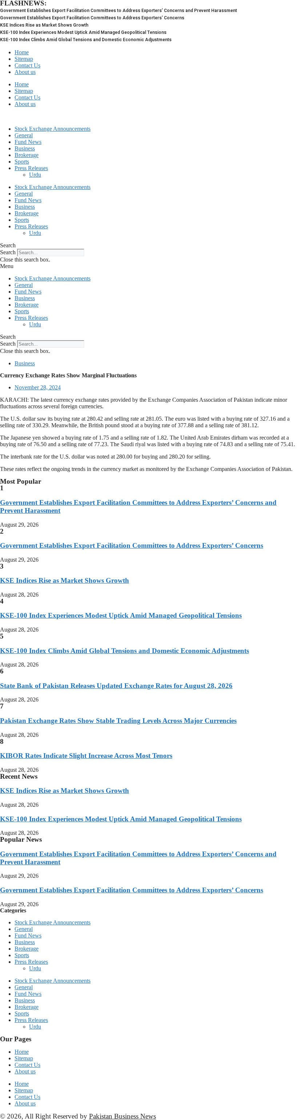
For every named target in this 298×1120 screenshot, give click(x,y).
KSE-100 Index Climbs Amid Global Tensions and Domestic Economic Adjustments (124, 651)
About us (25, 72)
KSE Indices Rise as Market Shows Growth (64, 580)
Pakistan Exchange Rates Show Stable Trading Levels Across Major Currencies (118, 720)
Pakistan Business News (122, 1116)
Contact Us (27, 65)
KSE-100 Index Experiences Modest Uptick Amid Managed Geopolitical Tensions (121, 615)
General (24, 135)
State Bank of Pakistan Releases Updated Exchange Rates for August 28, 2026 (116, 685)
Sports (22, 161)
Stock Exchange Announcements (52, 129)
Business (25, 148)
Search (8, 252)
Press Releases (31, 168)
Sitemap (24, 59)
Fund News (28, 142)
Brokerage (27, 155)
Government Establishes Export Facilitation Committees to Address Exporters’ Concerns (131, 545)
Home (22, 52)
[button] (149, 245)
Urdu (35, 175)
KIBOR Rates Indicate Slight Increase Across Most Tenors (86, 755)
